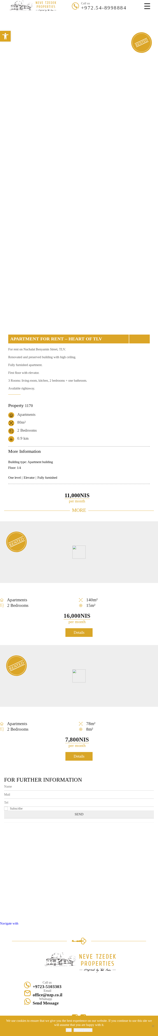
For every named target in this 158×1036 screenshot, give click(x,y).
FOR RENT (88, 13)
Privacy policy (83, 1029)
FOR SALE (70, 13)
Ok (68, 1029)
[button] (5, 36)
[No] (153, 1026)
